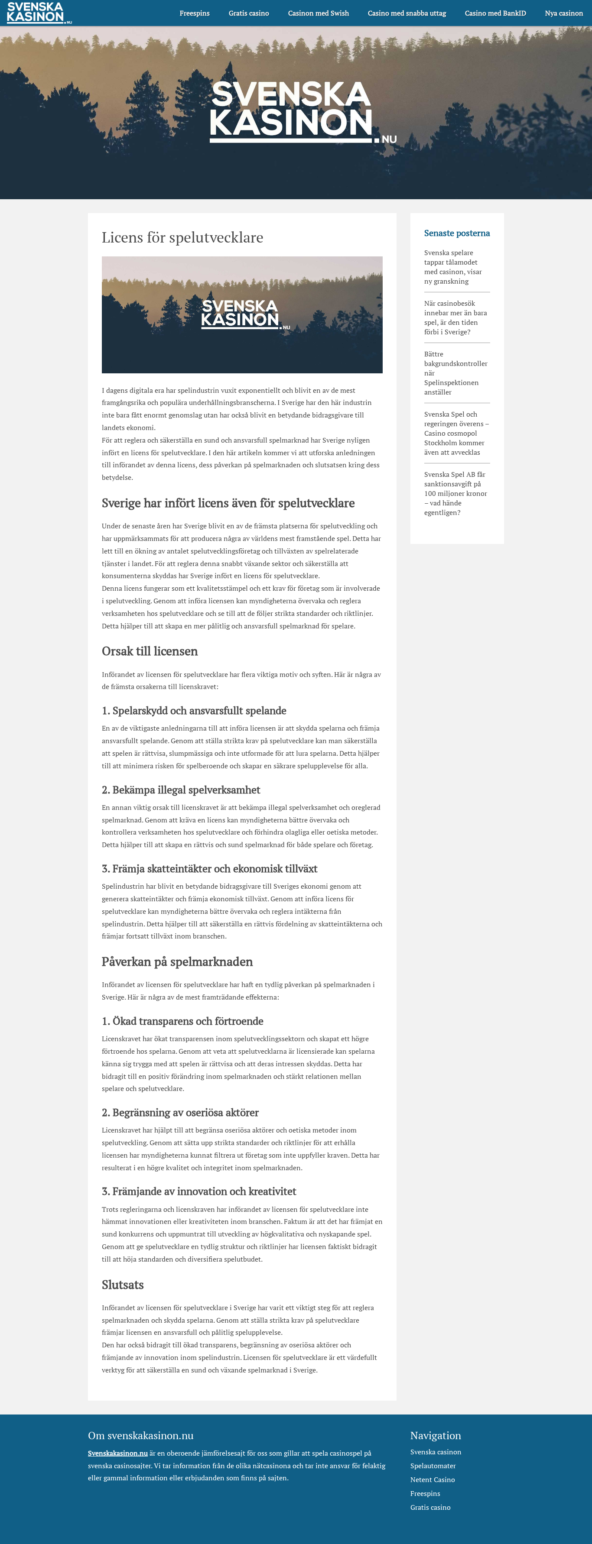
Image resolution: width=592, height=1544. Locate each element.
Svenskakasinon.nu (118, 1453)
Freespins (195, 13)
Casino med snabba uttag (407, 13)
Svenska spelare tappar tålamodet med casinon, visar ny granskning (453, 267)
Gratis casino (249, 13)
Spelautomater (433, 1465)
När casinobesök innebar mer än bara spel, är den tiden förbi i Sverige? (455, 317)
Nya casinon (564, 13)
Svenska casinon (436, 1452)
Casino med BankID (495, 13)
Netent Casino (432, 1479)
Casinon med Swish (318, 13)
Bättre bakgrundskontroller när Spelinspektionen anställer (456, 373)
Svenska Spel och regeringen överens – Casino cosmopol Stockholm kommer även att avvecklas (456, 433)
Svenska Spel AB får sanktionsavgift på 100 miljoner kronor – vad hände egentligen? (455, 493)
